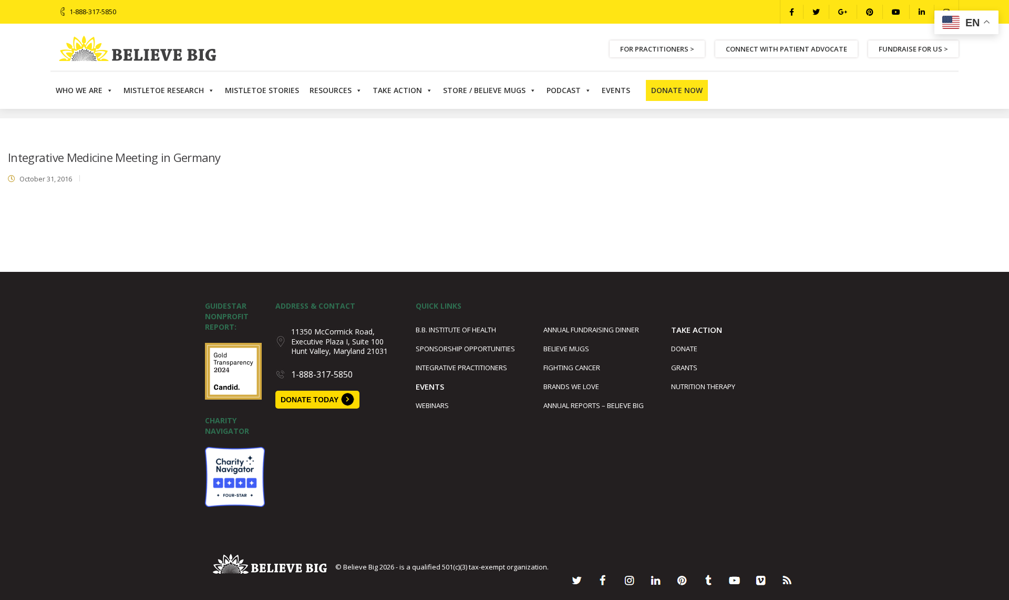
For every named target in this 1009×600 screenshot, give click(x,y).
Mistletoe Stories (262, 90)
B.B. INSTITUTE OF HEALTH (456, 329)
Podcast (564, 90)
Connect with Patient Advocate (786, 49)
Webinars (432, 405)
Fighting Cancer (571, 367)
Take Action (397, 90)
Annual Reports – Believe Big (593, 405)
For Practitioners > (657, 49)
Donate (684, 348)
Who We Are (79, 90)
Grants (684, 367)
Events (616, 90)
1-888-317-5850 (92, 11)
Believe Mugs (566, 348)
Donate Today (309, 399)
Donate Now (677, 90)
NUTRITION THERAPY (703, 386)
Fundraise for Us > (913, 49)
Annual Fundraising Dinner (591, 329)
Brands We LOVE (571, 386)
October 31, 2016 (45, 179)
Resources (331, 90)
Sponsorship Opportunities (465, 348)
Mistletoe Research (163, 90)
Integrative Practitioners (461, 367)
